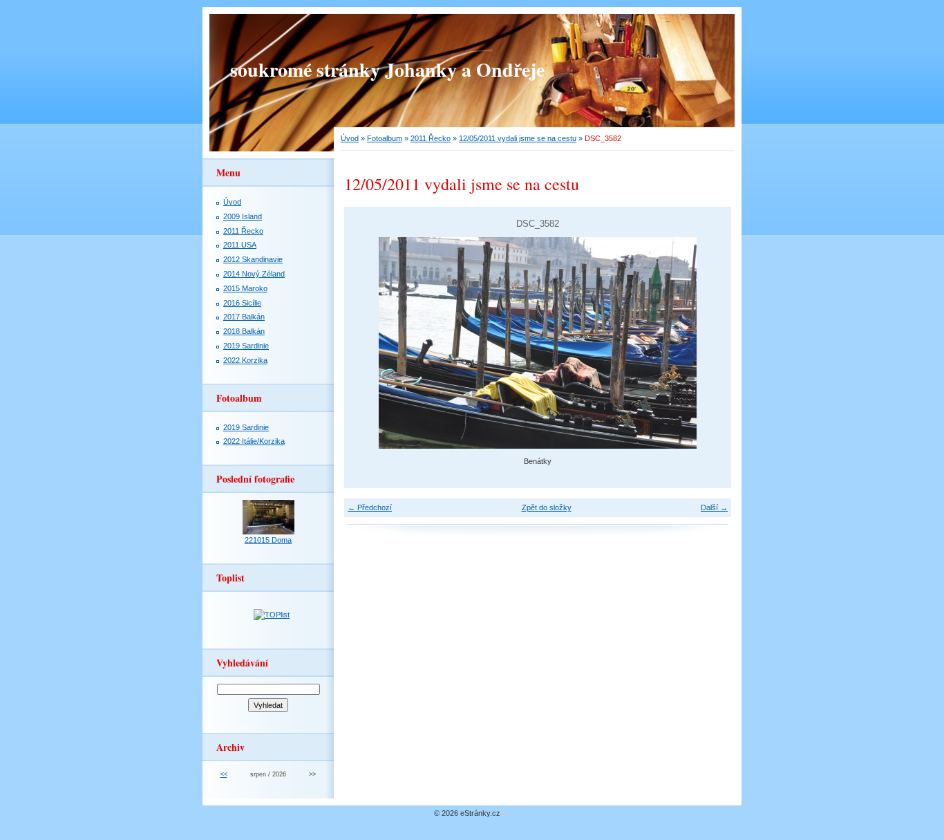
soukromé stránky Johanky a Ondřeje (387, 69)
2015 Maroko (245, 288)
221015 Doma (268, 540)
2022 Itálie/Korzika (254, 441)
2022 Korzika (245, 360)
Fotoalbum (384, 138)
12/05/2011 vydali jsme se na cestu (517, 138)
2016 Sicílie (242, 303)
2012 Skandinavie (253, 259)
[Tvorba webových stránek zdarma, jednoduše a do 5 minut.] (505, 814)
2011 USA (239, 245)
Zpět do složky (547, 507)
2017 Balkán (244, 316)
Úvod (350, 138)
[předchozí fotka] (366, 343)
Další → (714, 507)
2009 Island (242, 216)
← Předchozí (370, 507)
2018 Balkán (244, 331)
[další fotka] (708, 343)
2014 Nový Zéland (254, 274)
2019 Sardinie (246, 346)
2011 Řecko (430, 138)
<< (223, 774)
